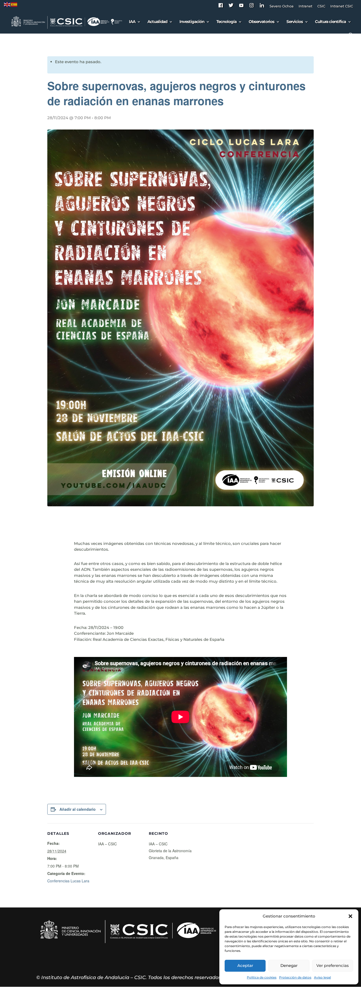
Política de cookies (261, 977)
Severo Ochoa (282, 6)
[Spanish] (14, 4)
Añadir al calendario (77, 809)
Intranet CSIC (341, 6)
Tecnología (226, 22)
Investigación (191, 22)
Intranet (305, 6)
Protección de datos (295, 977)
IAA (132, 22)
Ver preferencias (332, 965)
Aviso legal (322, 977)
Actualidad (157, 22)
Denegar (289, 965)
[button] (350, 916)
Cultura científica (330, 22)
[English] (7, 4)
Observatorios (261, 22)
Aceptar (245, 965)
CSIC (321, 6)
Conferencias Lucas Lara (68, 880)
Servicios (294, 22)
